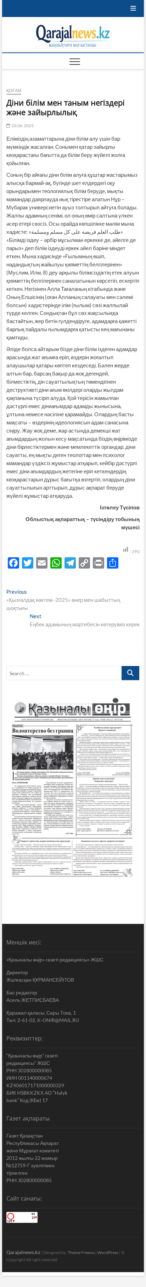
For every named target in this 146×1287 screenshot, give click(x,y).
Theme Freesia (81, 1252)
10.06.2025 (22, 125)
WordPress (107, 1252)
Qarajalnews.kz (23, 1252)
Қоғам (13, 90)
